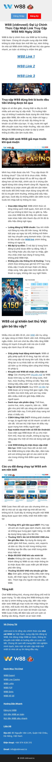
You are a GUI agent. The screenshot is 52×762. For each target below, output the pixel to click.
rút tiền (42, 387)
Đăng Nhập (18, 16)
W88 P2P (8, 687)
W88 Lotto (9, 683)
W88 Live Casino (12, 679)
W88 (32, 335)
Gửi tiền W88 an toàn (14, 714)
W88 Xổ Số (9, 696)
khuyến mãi (36, 375)
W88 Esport (9, 675)
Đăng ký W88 (10, 710)
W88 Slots (8, 692)
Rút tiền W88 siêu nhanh (15, 718)
